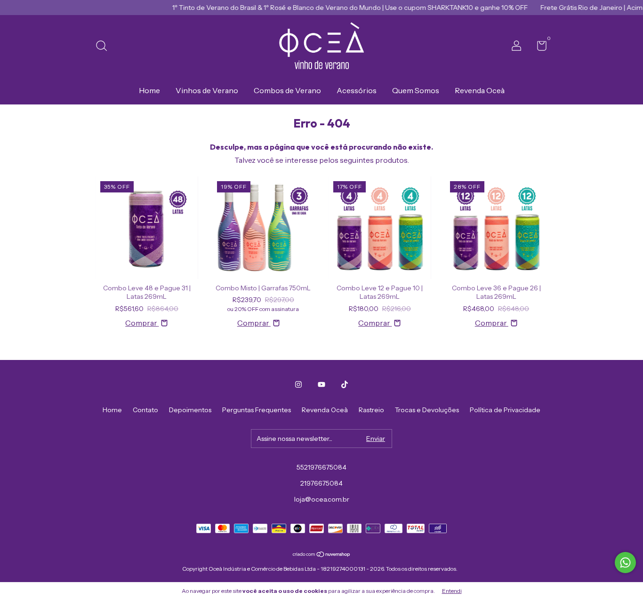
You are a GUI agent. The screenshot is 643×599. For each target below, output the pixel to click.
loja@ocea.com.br (321, 499)
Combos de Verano (287, 90)
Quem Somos (415, 90)
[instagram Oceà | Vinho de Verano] (298, 384)
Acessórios (357, 90)
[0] (538, 47)
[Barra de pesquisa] (105, 47)
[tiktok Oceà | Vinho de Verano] (344, 384)
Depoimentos (190, 410)
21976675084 (321, 483)
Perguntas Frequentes (256, 410)
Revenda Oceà (480, 90)
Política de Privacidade (505, 410)
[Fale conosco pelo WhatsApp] (625, 562)
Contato (145, 410)
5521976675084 (321, 467)
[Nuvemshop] (321, 554)
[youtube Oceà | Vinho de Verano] (321, 384)
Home (149, 90)
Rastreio (371, 410)
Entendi (452, 590)
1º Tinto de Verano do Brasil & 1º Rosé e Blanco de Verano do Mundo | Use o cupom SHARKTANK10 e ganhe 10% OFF (339, 7)
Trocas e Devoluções (427, 410)
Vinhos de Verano (207, 90)
